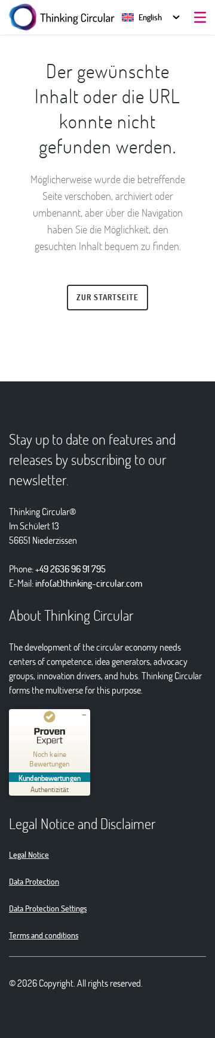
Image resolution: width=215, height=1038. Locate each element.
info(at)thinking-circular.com (89, 583)
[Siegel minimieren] (84, 715)
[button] (142, 17)
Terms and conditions (43, 935)
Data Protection (34, 881)
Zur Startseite (107, 297)
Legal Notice (29, 854)
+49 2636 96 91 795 (70, 568)
